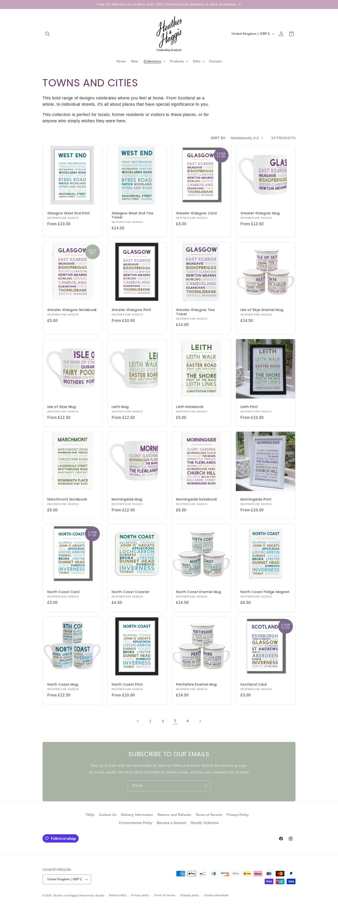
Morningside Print (256, 499)
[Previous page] (138, 721)
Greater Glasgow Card (196, 213)
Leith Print (249, 407)
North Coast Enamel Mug (198, 592)
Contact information (216, 895)
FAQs (90, 815)
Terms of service (164, 895)
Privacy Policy (238, 815)
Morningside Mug (127, 499)
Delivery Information (137, 815)
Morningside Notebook (196, 499)
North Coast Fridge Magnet (265, 592)
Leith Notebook (189, 407)
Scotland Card (254, 684)
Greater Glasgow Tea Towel (195, 312)
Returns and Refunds (174, 815)
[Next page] (200, 721)
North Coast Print (127, 684)
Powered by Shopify (92, 895)
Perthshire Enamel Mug (196, 684)
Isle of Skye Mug (61, 407)
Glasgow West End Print (68, 213)
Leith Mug (120, 407)
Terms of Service (209, 815)
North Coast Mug (62, 684)
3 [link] (175, 721)
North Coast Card (63, 592)
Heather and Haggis (66, 895)
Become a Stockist (171, 823)
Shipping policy (189, 895)
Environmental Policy (135, 823)
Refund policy (117, 895)
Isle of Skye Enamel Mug (262, 310)
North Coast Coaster (131, 592)
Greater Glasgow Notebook (72, 310)
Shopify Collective (205, 823)
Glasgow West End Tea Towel (132, 215)
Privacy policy (140, 895)
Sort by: (218, 138)
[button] (48, 34)
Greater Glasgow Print (131, 310)
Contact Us (108, 815)
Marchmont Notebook (67, 499)
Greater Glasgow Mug (260, 213)
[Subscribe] (205, 785)
